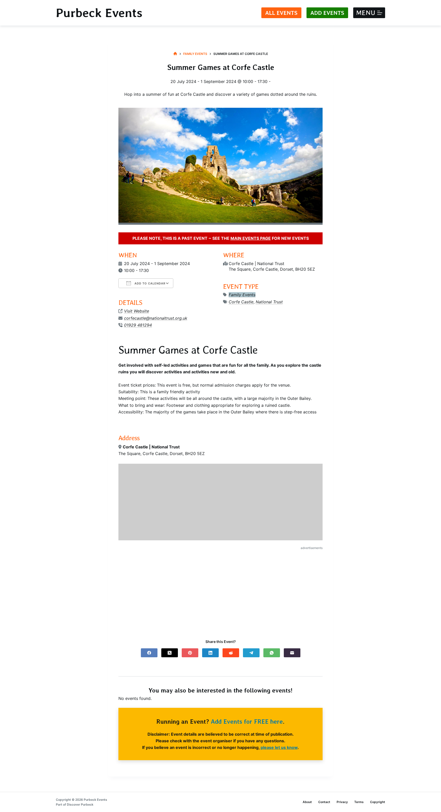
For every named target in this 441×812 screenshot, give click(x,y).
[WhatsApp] (271, 652)
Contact (324, 802)
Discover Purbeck (80, 804)
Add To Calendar (149, 283)
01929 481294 (138, 325)
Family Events (242, 294)
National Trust (269, 301)
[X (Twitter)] (169, 652)
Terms (359, 802)
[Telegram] (251, 652)
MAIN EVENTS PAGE (250, 238)
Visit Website (136, 311)
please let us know (279, 747)
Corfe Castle (241, 301)
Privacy (342, 802)
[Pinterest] (190, 652)
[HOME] (175, 54)
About (307, 802)
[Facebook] (149, 652)
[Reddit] (231, 652)
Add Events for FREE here (247, 721)
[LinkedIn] (210, 652)
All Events (281, 12)
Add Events (327, 12)
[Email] (292, 652)
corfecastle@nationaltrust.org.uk (155, 318)
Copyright (377, 802)
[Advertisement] (220, 590)
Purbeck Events (99, 12)
